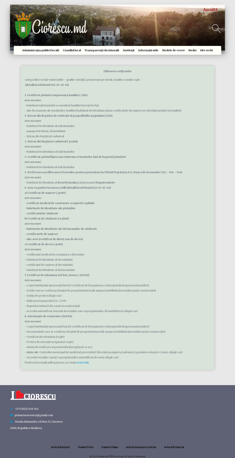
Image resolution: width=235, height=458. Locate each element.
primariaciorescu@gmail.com (34, 415)
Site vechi (206, 50)
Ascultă (210, 9)
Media (192, 50)
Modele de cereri (173, 50)
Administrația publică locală (40, 50)
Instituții (128, 50)
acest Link (82, 362)
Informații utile (148, 50)
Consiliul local (72, 50)
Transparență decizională (102, 50)
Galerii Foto (85, 447)
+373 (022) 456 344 (27, 408)
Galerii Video (109, 447)
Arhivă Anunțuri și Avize (141, 447)
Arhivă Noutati (60, 447)
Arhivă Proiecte (174, 447)
